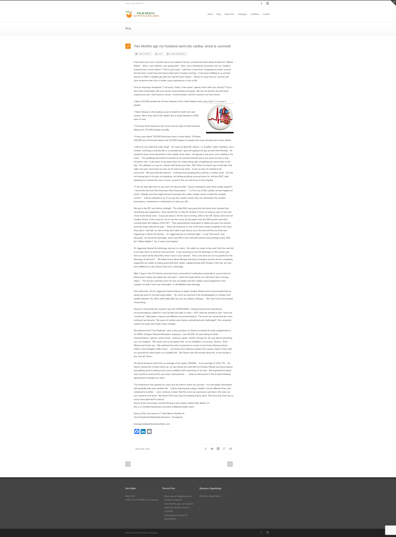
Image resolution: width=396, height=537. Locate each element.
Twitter (212, 449)
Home (210, 14)
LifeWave (255, 14)
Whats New (180, 54)
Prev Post (128, 464)
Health (173, 54)
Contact (266, 14)
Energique (242, 14)
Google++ (224, 449)
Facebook (261, 3)
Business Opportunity (210, 496)
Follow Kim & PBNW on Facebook (141, 499)
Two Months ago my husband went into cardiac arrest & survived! (178, 507)
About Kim (229, 14)
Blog (219, 14)
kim (160, 54)
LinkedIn (268, 3)
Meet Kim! (130, 496)
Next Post (230, 464)
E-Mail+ (230, 449)
